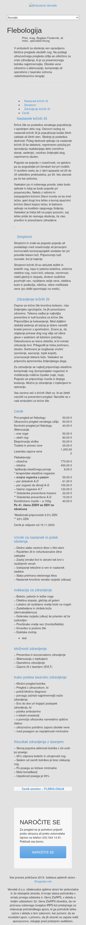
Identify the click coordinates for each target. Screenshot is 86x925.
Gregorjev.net (43, 881)
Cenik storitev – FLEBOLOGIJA (43, 789)
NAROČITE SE (43, 852)
